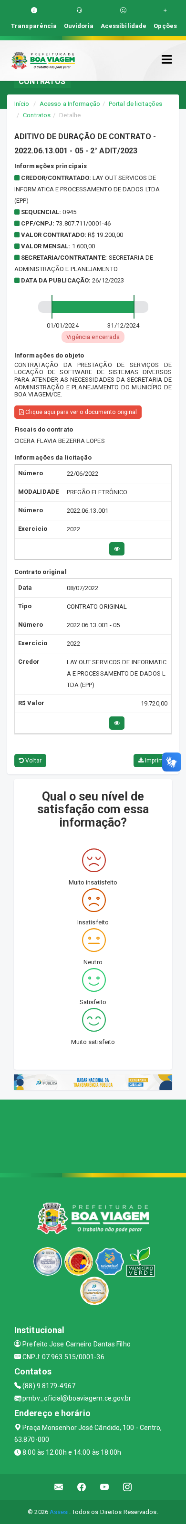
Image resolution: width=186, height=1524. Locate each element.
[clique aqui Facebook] (81, 1487)
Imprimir (155, 760)
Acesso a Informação (70, 103)
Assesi (59, 1511)
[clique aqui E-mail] (59, 1487)
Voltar (32, 760)
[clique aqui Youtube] (104, 1487)
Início (22, 103)
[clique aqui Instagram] (127, 1487)
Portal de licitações (135, 103)
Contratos (37, 115)
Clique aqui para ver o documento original (80, 412)
